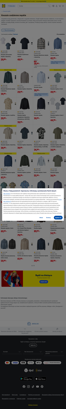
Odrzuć (41, 217)
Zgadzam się (58, 217)
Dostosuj (48, 217)
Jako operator (6, 193)
